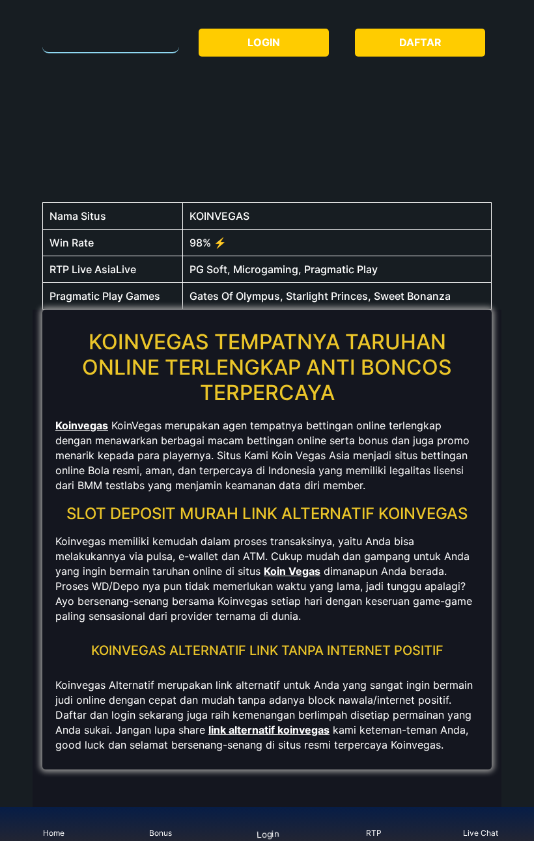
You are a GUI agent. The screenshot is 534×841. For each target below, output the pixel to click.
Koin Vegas (292, 571)
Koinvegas (81, 425)
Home (53, 833)
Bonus (160, 833)
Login (267, 834)
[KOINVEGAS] (110, 36)
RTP (374, 833)
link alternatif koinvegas (269, 729)
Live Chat (480, 833)
